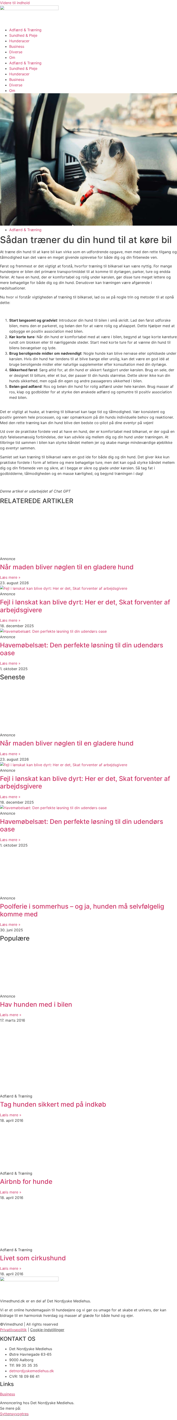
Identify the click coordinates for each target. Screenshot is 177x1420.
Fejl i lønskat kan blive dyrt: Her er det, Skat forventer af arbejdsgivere (85, 606)
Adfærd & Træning (25, 30)
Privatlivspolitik (13, 1329)
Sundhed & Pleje (23, 35)
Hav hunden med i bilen (36, 1004)
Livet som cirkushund (33, 1258)
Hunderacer (19, 41)
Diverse (15, 52)
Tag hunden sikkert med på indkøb (53, 1104)
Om (12, 57)
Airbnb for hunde (26, 1181)
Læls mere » (10, 1014)
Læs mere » (10, 577)
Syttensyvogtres (14, 1413)
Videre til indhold (15, 2)
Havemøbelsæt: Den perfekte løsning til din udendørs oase (81, 649)
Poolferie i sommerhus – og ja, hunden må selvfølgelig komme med (82, 910)
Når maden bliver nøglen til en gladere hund (67, 567)
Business (16, 46)
